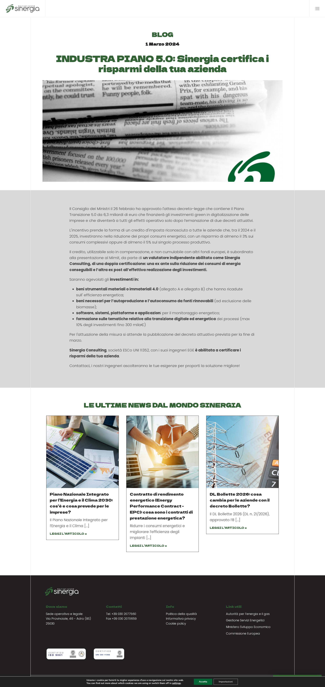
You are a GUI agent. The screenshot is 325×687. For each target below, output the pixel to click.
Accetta (203, 681)
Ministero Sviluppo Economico (248, 627)
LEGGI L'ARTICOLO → (68, 533)
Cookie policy (176, 623)
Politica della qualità (181, 614)
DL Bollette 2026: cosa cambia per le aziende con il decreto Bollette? (240, 499)
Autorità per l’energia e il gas (248, 614)
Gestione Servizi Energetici (245, 620)
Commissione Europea (243, 633)
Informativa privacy (181, 618)
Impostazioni (226, 681)
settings (176, 683)
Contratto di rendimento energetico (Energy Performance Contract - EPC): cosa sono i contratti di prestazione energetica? (161, 505)
